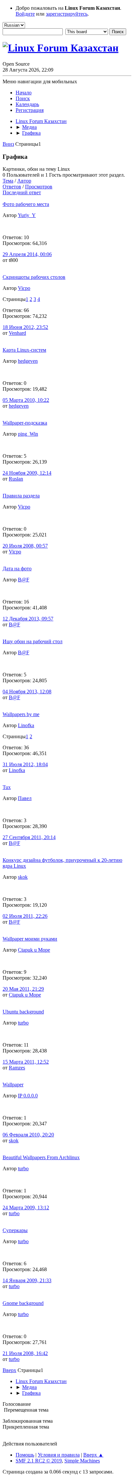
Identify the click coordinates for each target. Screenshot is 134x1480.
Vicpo (24, 288)
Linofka (26, 725)
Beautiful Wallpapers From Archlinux (41, 1157)
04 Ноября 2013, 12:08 (27, 691)
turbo (23, 1022)
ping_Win (28, 434)
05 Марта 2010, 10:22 (26, 400)
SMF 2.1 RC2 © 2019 (39, 1460)
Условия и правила (59, 1455)
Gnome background (23, 1303)
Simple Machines (82, 1460)
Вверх (9, 1370)
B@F (23, 579)
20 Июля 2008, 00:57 (25, 546)
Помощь (25, 1455)
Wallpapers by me (21, 714)
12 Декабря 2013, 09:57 (28, 618)
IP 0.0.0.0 (28, 1095)
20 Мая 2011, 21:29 (23, 989)
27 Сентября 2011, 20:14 (29, 837)
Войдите (25, 14)
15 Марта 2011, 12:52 (26, 1062)
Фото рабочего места (26, 204)
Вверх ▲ (93, 1455)
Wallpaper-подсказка (25, 423)
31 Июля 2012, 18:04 (25, 764)
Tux (7, 787)
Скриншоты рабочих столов (34, 277)
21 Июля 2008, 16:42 (25, 1353)
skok (23, 877)
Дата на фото (17, 568)
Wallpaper (13, 1084)
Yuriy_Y (27, 215)
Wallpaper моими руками (30, 939)
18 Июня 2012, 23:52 (25, 327)
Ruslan (16, 479)
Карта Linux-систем (24, 350)
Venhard (17, 333)
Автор (24, 180)
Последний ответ (22, 192)
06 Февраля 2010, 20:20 (28, 1134)
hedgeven (28, 361)
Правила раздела (21, 495)
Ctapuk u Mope (34, 950)
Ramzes (17, 1067)
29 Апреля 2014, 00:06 (27, 254)
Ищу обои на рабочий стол (32, 641)
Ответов (12, 186)
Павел (25, 798)
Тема (8, 180)
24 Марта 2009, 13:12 (26, 1207)
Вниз (8, 144)
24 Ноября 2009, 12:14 (27, 473)
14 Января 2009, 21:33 (27, 1280)
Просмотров (38, 186)
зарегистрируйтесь (66, 14)
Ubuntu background (23, 1011)
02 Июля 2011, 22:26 (25, 916)
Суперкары (15, 1230)
